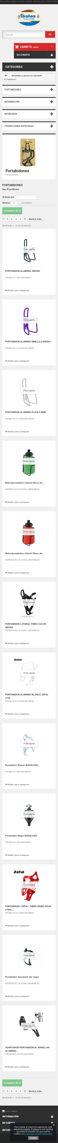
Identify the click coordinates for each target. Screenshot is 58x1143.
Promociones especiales (19, 126)
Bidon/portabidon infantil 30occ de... (24, 483)
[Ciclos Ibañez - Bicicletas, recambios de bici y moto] (29, 18)
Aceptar (33, 1138)
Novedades (10, 114)
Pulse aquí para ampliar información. (37, 1134)
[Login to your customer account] (52, 55)
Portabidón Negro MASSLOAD (21, 835)
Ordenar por (8, 197)
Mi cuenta (8, 1122)
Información (11, 102)
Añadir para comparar (18, 290)
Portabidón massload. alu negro (22, 977)
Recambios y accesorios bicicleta (27, 76)
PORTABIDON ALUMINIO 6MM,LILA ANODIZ (28, 341)
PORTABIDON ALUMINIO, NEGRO (22, 271)
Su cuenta (23, 54)
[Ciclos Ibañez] (29, 1111)
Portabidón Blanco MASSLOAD (21, 765)
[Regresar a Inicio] (6, 76)
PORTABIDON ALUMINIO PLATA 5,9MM (25, 412)
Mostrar (6, 203)
